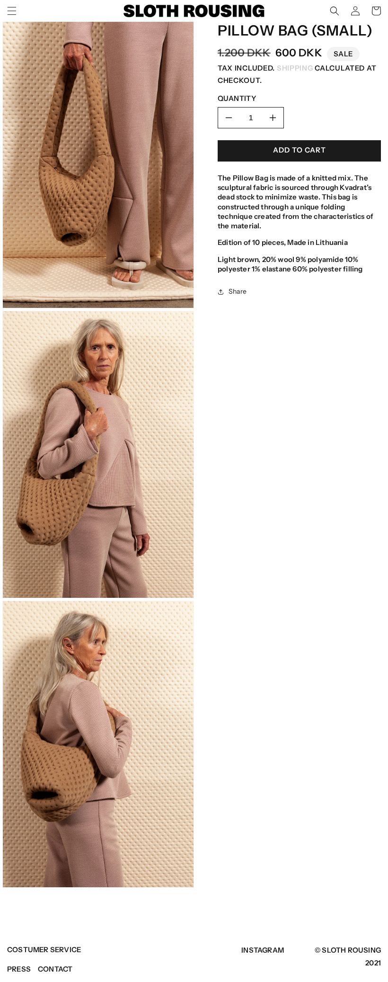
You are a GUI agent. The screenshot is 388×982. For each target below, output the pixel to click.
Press (19, 968)
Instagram (262, 950)
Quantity (237, 98)
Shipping (295, 67)
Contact (55, 968)
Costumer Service (44, 949)
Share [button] (238, 291)
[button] (11, 10)
